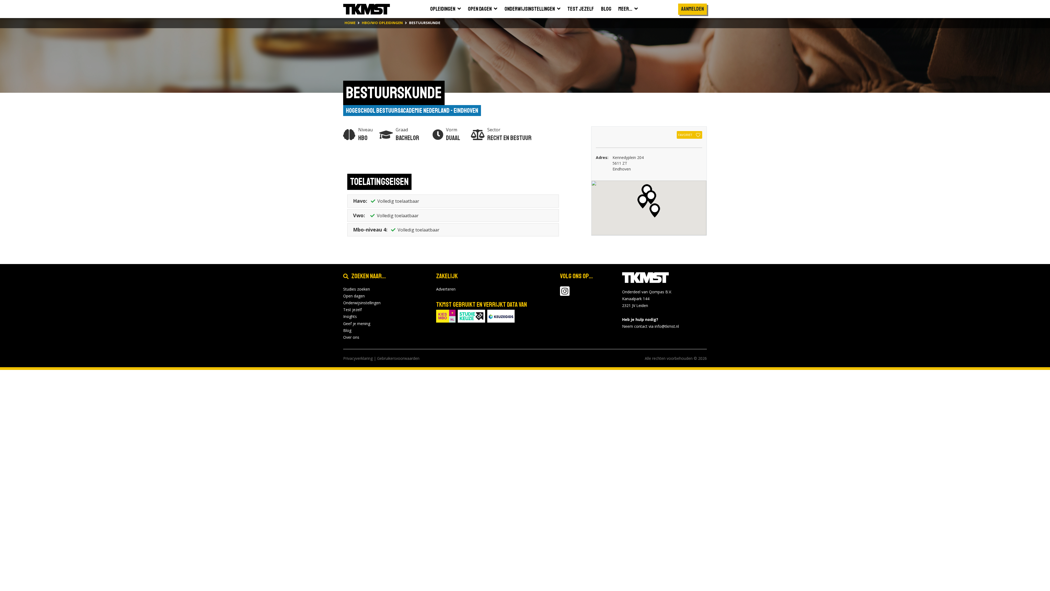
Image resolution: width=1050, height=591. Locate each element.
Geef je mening (356, 323)
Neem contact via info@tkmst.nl (650, 326)
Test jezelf (352, 309)
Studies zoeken (356, 289)
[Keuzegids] (501, 315)
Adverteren (446, 289)
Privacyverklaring (358, 358)
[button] (651, 197)
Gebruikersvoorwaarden (398, 358)
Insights (350, 316)
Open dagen (354, 296)
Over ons (351, 337)
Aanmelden (692, 8)
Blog (347, 330)
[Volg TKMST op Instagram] (565, 293)
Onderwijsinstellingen (362, 302)
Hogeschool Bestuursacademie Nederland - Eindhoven (412, 110)
